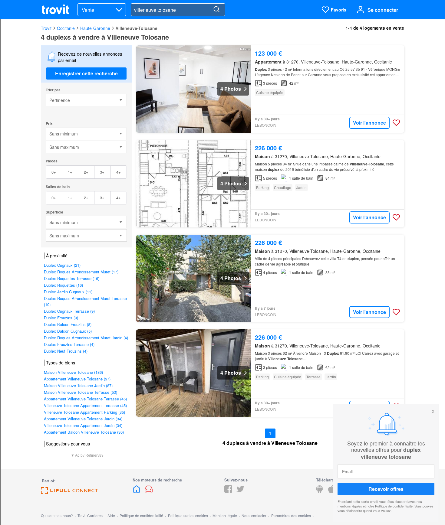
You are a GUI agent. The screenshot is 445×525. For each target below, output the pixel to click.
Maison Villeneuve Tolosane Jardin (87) (78, 385)
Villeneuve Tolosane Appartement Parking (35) (84, 412)
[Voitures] (149, 491)
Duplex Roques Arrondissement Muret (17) (81, 272)
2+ (86, 172)
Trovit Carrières (90, 515)
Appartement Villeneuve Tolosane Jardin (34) (83, 419)
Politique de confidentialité (394, 506)
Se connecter (383, 9)
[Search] (216, 9)
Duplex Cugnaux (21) (62, 265)
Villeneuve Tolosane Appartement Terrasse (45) (85, 405)
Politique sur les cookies (188, 515)
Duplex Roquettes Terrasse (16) (71, 278)
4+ (118, 172)
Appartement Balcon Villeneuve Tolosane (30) (84, 432)
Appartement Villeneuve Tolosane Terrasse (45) (85, 399)
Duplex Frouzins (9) (61, 318)
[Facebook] (228, 491)
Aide (111, 515)
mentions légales (350, 506)
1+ (70, 172)
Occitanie (66, 28)
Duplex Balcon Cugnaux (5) (68, 331)
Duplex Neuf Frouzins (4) (65, 351)
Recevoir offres (386, 488)
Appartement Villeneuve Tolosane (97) (77, 379)
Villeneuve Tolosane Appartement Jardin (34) (83, 425)
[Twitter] (240, 491)
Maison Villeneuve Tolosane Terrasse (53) (80, 392)
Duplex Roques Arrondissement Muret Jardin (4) (86, 338)
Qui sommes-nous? (57, 515)
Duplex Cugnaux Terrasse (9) (69, 311)
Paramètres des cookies (291, 515)
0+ (53, 172)
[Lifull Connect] (69, 492)
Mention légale (225, 515)
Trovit (46, 28)
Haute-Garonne (95, 28)
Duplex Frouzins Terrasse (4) (69, 344)
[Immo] (137, 491)
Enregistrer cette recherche (86, 73)
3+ (102, 172)
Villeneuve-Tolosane (136, 28)
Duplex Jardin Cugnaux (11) (68, 292)
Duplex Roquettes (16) (63, 285)
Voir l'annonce (369, 122)
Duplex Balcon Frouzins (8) (67, 324)
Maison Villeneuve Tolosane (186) (73, 372)
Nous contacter (254, 515)
